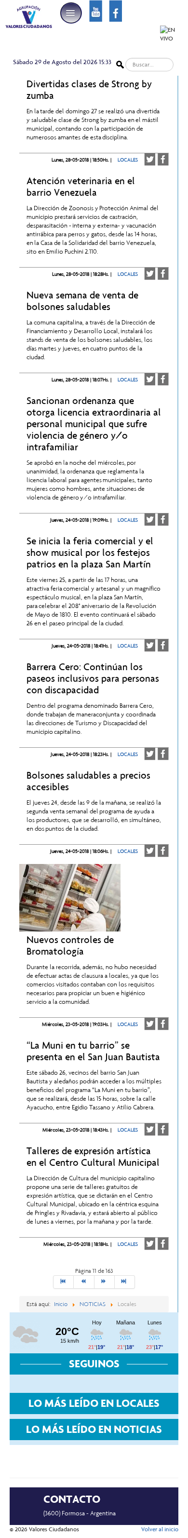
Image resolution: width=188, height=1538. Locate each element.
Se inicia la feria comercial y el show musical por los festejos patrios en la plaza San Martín (90, 552)
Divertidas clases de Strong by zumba (89, 90)
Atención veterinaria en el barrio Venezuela (81, 187)
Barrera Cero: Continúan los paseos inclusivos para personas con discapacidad (93, 678)
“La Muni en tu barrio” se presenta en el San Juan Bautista (93, 1051)
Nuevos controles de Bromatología (70, 945)
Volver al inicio (159, 1529)
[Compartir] (163, 159)
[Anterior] (84, 1282)
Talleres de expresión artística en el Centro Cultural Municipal (93, 1157)
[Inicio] (63, 1282)
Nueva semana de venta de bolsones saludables (82, 301)
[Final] (125, 1282)
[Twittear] (149, 159)
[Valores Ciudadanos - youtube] (95, 10)
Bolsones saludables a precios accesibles (88, 781)
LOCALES (128, 160)
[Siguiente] (104, 1282)
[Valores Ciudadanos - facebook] (115, 10)
